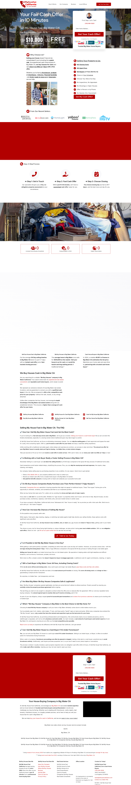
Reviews (40, 770)
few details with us (33, 474)
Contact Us (98, 779)
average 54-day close (102, 752)
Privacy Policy (42, 776)
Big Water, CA (91, 755)
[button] (34, 414)
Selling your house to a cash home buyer (83, 435)
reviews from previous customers (83, 596)
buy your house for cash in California (41, 718)
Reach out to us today (26, 624)
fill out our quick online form (48, 530)
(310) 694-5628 (99, 770)
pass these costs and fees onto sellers (87, 567)
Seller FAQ (105, 779)
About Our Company (44, 764)
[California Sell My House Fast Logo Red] (28, 1)
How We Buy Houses (44, 766)
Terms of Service (43, 774)
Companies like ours (33, 487)
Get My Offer (41, 772)
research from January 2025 (35, 752)
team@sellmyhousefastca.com (103, 777)
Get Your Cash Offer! (89, 34)
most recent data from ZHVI (49, 755)
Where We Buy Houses (44, 768)
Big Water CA (56, 705)
